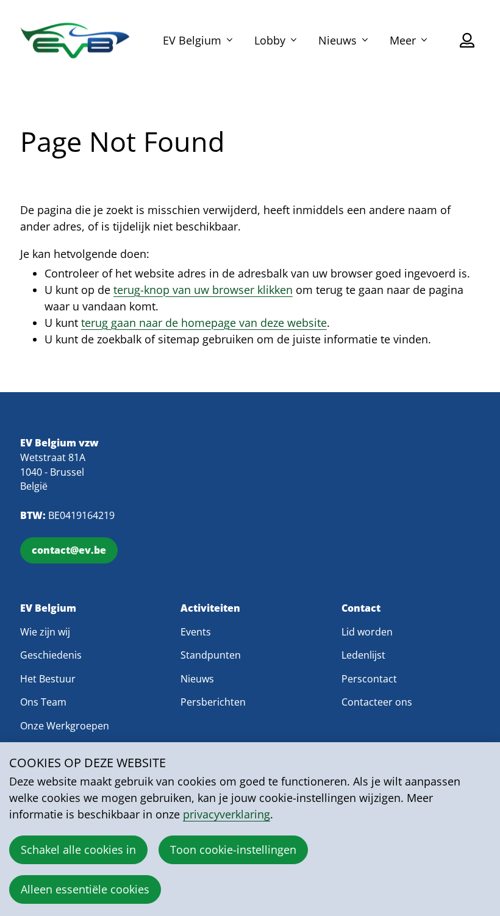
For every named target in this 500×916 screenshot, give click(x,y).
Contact (360, 608)
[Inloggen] (467, 40)
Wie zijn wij (45, 632)
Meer (403, 40)
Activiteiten (210, 608)
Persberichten (213, 702)
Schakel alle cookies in (78, 849)
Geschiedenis (51, 655)
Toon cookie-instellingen (233, 849)
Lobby (269, 40)
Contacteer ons (376, 702)
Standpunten (210, 655)
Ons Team (43, 702)
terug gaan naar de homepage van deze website (204, 322)
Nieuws (337, 40)
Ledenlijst (363, 655)
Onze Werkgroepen (64, 725)
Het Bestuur (48, 678)
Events (195, 632)
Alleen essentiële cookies (85, 889)
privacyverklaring (226, 814)
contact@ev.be (69, 550)
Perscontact (369, 678)
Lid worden (367, 632)
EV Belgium (192, 40)
